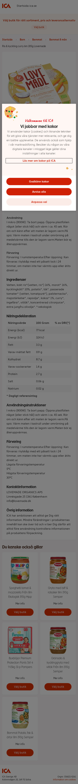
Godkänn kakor (39, 181)
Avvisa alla (39, 191)
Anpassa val (39, 201)
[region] (39, 157)
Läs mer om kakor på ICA (39, 160)
